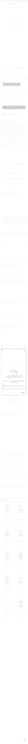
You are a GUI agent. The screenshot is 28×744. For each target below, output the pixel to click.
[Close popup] (24, 350)
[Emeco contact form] (25, 741)
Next (22, 393)
